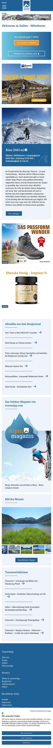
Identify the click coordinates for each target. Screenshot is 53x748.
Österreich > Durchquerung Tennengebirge (22, 620)
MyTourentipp (7, 666)
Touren (4, 660)
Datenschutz (7, 705)
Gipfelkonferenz (8, 684)
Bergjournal (6, 681)
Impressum (6, 702)
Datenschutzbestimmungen (40, 711)
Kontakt (5, 699)
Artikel (4, 687)
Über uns (5, 657)
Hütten (4, 663)
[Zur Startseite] (26, 5)
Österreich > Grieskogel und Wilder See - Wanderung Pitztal (22, 582)
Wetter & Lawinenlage (11, 678)
